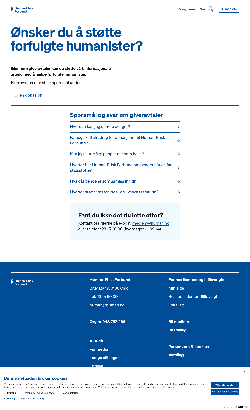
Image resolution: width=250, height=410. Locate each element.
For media (99, 349)
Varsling (176, 354)
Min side (176, 288)
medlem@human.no (150, 223)
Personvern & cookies (189, 346)
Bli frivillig (178, 329)
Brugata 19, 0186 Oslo (109, 288)
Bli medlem (179, 321)
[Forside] (22, 8)
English (96, 366)
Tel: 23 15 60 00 (104, 296)
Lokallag (176, 305)
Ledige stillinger (104, 357)
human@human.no (107, 305)
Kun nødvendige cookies (225, 391)
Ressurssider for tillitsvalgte (194, 296)
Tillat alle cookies (225, 385)
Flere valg (9, 398)
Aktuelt (96, 340)
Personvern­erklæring (32, 398)
